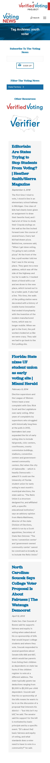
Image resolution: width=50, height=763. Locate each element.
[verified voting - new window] (33, 10)
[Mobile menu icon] (44, 18)
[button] (34, 18)
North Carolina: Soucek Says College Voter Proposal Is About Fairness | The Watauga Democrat (25, 589)
